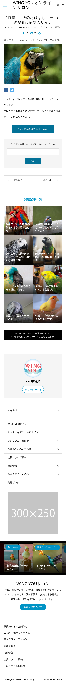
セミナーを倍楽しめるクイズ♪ (24, 432)
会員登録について (33, 607)
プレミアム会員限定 (52, 27)
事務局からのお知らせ (19, 449)
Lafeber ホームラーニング (30, 27)
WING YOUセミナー (18, 424)
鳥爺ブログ (13, 482)
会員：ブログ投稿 (17, 457)
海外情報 (12, 465)
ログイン (61, 5)
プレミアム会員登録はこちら (31, 129)
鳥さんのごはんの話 (18, 474)
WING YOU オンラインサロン (32, 5)
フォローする (34, 389)
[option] (18, 558)
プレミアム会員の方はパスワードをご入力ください (33, 144)
